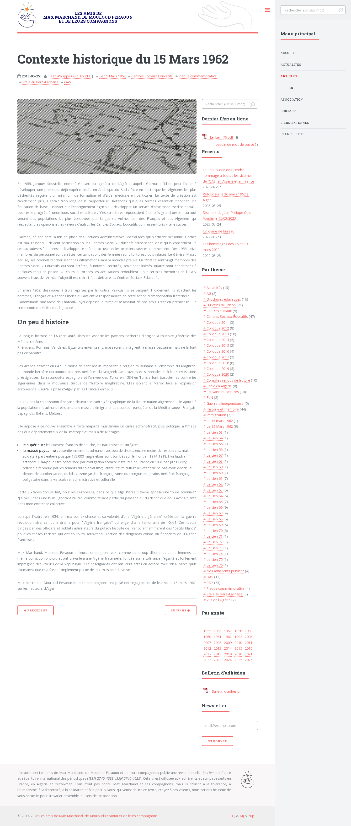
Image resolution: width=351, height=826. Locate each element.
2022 (207, 659)
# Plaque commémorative (224, 588)
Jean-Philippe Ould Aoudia (70, 76)
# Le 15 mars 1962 (218, 420)
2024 (228, 659)
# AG (207, 293)
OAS (67, 82)
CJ (233, 815)
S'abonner (217, 741)
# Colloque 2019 (216, 368)
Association (292, 99)
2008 (217, 642)
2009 (228, 642)
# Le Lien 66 (213, 507)
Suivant (179, 610)
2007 (207, 642)
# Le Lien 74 (213, 553)
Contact (288, 111)
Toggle (267, 10)
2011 (248, 642)
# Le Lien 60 (213, 472)
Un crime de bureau (218, 231)
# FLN (208, 397)
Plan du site (292, 134)
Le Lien (287, 88)
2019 (228, 654)
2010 (238, 642)
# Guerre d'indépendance (223, 403)
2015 (238, 648)
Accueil (288, 53)
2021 (248, 654)
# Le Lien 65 (213, 501)
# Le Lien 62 (213, 484)
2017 (207, 654)
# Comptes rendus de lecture (226, 380)
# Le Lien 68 (213, 519)
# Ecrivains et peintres (221, 391)
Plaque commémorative (198, 76)
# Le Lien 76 (213, 565)
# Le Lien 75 (213, 559)
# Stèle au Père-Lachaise (223, 594)
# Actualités (212, 287)
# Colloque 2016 (216, 351)
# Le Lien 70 (213, 530)
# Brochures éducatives (222, 299)
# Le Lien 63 (213, 490)
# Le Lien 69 (213, 524)
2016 (248, 648)
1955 (207, 630)
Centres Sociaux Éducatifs (152, 76)
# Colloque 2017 (216, 357)
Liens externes (295, 122)
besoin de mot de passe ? (236, 144)
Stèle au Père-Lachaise (40, 82)
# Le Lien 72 (213, 542)
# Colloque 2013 (216, 333)
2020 (238, 654)
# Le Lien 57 (213, 455)
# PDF (208, 582)
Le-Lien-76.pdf (221, 137)
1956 (217, 630)
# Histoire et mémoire (221, 409)
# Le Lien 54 (213, 438)
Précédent (37, 610)
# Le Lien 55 (213, 443)
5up (251, 815)
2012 (207, 648)
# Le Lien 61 (213, 478)
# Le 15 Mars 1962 (218, 426)
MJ (242, 815)
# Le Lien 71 (213, 536)
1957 (228, 630)
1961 (217, 636)
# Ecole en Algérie (217, 385)
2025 (238, 659)
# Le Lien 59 (213, 466)
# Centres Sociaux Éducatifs (225, 316)
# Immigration (214, 414)
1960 (207, 636)
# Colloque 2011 (216, 322)
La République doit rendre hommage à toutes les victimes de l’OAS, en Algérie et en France (228, 175)
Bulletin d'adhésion (226, 691)
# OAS (208, 576)
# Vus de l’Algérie (216, 599)
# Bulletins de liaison (219, 304)
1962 (228, 636)
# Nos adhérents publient (223, 570)
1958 (238, 630)
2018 (217, 654)
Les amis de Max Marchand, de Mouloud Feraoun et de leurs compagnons (98, 815)
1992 (238, 636)
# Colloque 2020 (216, 374)
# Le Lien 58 (213, 461)
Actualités (291, 64)
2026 (248, 659)
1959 (248, 630)
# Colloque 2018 (216, 362)
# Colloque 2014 (216, 339)
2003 (248, 636)
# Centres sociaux (217, 310)
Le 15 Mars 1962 (112, 76)
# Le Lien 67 (213, 513)
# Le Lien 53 (213, 432)
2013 (217, 648)
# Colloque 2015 (216, 345)
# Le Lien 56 (213, 449)
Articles (289, 76)
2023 (217, 659)
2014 (228, 648)
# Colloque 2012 (216, 328)
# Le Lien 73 (213, 547)
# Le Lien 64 (213, 495)
